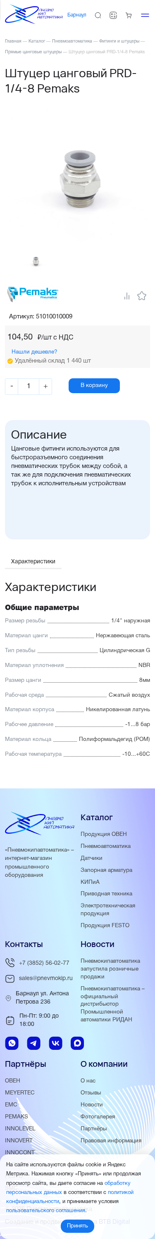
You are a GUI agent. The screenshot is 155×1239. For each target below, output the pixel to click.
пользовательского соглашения (45, 1210)
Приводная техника (106, 894)
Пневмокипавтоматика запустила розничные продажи (110, 969)
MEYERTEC (20, 1093)
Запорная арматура (106, 870)
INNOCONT (20, 1153)
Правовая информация (111, 1141)
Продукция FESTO (105, 925)
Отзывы (91, 1093)
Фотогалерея (98, 1117)
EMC (11, 1105)
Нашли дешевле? (34, 352)
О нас (88, 1081)
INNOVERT (19, 1141)
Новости (92, 1105)
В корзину (94, 385)
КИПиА (90, 882)
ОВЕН (12, 1081)
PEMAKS (16, 1117)
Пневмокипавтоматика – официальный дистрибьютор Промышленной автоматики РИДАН (113, 1004)
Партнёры (94, 1129)
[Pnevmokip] (34, 22)
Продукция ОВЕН (104, 834)
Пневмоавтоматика (106, 846)
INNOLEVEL (20, 1129)
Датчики (92, 858)
